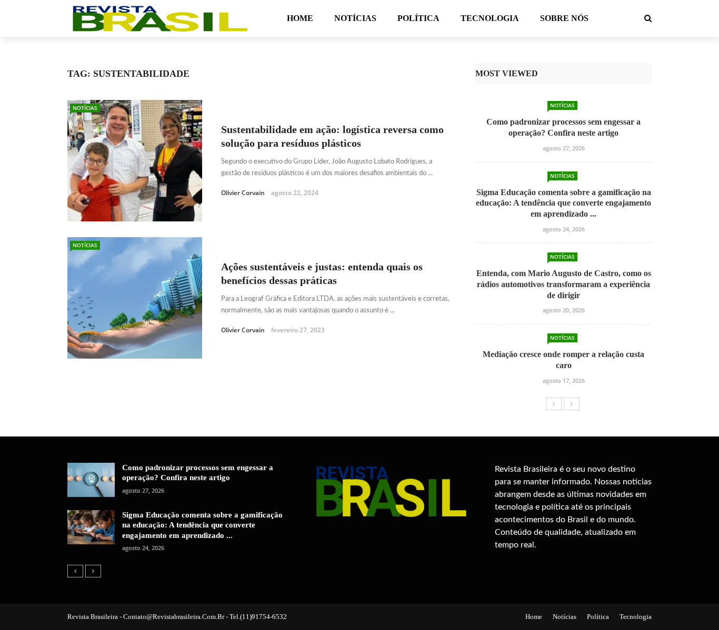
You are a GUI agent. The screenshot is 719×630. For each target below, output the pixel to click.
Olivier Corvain (243, 192)
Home (300, 18)
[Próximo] (572, 404)
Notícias (355, 18)
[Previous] (554, 404)
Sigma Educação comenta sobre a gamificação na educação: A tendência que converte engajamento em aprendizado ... (563, 203)
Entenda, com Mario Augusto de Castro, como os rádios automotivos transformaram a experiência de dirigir (563, 284)
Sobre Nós (564, 18)
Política (418, 18)
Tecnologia (490, 18)
